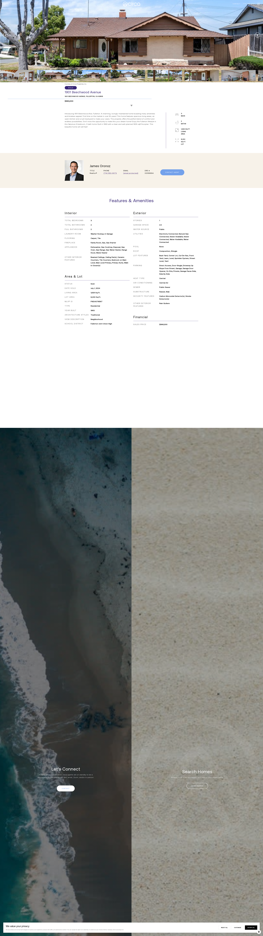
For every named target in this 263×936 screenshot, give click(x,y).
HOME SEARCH (197, 786)
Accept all (251, 927)
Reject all (224, 927)
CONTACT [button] (66, 788)
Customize (237, 927)
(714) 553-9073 (110, 173)
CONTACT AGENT (172, 172)
